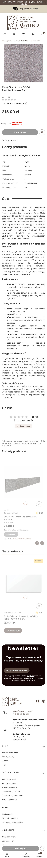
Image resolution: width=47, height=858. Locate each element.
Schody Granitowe (11, 513)
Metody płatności (9, 779)
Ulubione (5, 845)
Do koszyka (15, 631)
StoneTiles (6, 97)
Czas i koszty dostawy (11, 791)
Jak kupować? (7, 814)
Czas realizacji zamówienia (12, 795)
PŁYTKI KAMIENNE (21, 41)
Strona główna (7, 41)
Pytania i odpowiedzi (10, 818)
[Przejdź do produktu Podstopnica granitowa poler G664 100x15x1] (23, 482)
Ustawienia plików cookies (12, 822)
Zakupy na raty (8, 757)
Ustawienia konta (8, 841)
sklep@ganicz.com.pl (22, 711)
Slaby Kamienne (35, 41)
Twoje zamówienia (9, 837)
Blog (3, 765)
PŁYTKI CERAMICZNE (12, 612)
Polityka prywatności (10, 787)
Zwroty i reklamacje (9, 800)
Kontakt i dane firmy (10, 753)
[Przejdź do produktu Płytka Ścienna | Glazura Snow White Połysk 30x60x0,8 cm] (23, 584)
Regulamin (30, 676)
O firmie (5, 761)
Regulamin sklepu (9, 783)
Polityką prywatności (28, 680)
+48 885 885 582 (21, 714)
